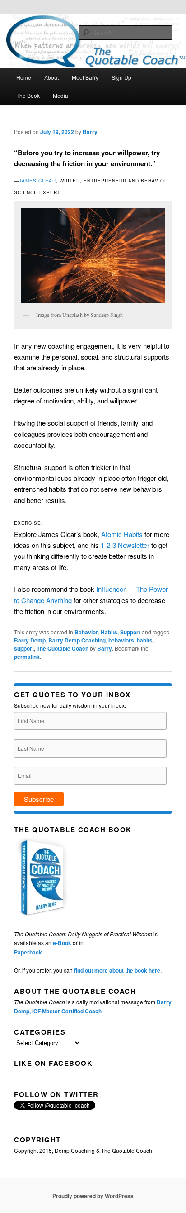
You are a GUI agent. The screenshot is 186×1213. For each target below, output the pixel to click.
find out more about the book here (117, 970)
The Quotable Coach (62, 648)
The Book (28, 95)
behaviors (121, 640)
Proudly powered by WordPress (93, 1196)
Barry (90, 132)
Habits (109, 632)
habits (145, 640)
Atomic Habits (122, 534)
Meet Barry (85, 77)
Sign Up (121, 77)
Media (60, 95)
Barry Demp (30, 640)
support (24, 648)
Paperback (28, 952)
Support (130, 632)
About (51, 77)
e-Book (62, 943)
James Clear (37, 180)
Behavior (86, 632)
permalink (27, 656)
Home (23, 77)
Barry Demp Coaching (77, 640)
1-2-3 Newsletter (125, 545)
